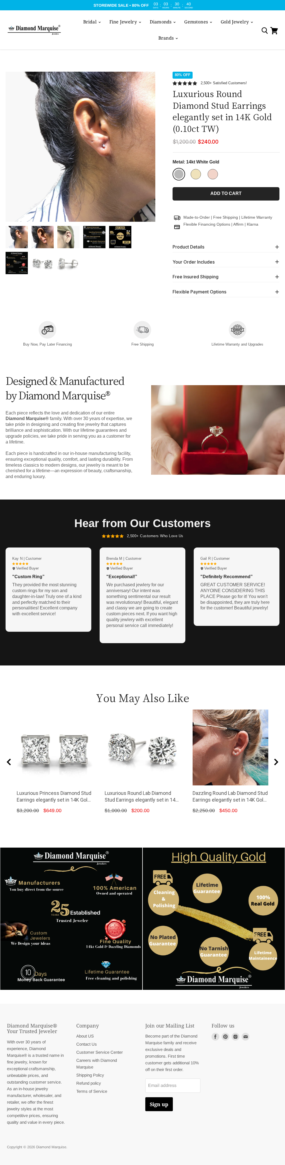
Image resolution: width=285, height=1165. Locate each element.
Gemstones (196, 22)
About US (85, 1036)
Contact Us (86, 1044)
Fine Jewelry (123, 22)
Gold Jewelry (235, 22)
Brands (166, 38)
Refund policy (88, 1083)
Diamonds (161, 22)
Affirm (238, 224)
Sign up (159, 1104)
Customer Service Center (99, 1052)
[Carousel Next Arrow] (276, 762)
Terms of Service (91, 1091)
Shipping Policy (90, 1075)
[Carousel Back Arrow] (9, 762)
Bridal (90, 22)
